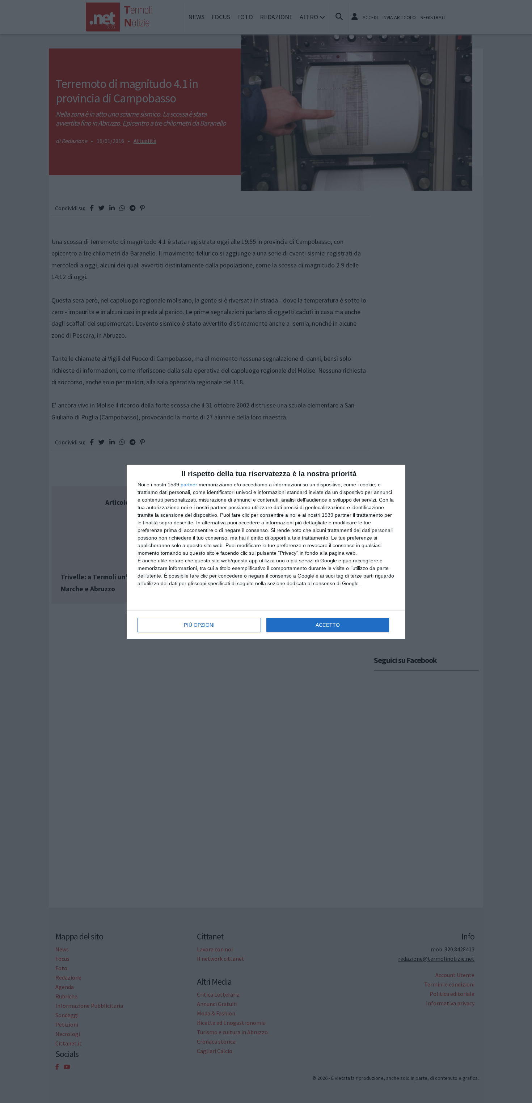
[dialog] (266, 552)
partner (189, 484)
